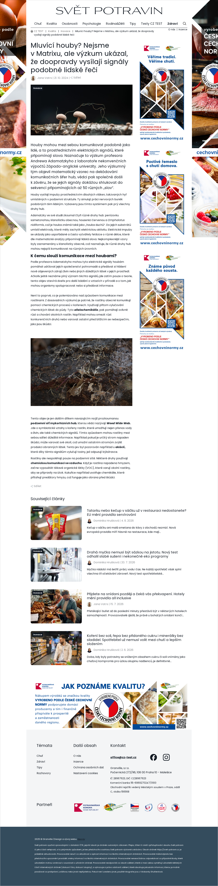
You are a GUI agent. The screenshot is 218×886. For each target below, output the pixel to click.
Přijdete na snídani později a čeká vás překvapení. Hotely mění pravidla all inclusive (135, 596)
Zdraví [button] (172, 23)
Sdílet (77, 78)
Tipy (39, 767)
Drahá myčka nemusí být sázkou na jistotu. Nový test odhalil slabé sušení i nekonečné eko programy (132, 554)
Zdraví (41, 762)
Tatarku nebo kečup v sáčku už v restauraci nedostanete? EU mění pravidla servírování (136, 512)
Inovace (65, 31)
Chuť (40, 756)
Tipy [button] (133, 23)
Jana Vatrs (44, 78)
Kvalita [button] (52, 23)
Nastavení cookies (85, 773)
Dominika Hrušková (106, 521)
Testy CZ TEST (151, 23)
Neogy (81, 839)
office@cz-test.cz (123, 757)
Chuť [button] (38, 23)
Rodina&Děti (115, 23)
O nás (171, 29)
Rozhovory (44, 773)
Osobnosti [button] (69, 23)
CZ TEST (38, 31)
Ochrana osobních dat (88, 767)
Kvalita (52, 31)
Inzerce (183, 29)
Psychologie (92, 23)
